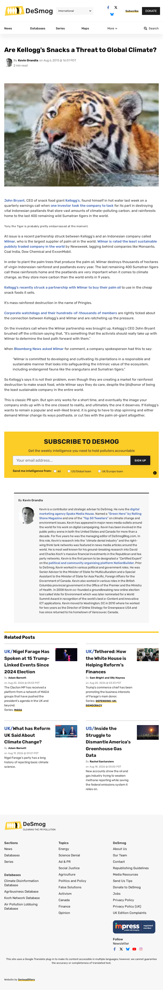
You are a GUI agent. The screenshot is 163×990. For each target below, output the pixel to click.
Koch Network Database (22, 898)
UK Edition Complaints (129, 913)
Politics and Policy (72, 881)
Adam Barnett (17, 677)
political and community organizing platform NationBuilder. (92, 563)
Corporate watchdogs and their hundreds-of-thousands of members (60, 313)
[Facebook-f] (108, 7)
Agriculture (67, 874)
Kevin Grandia (28, 60)
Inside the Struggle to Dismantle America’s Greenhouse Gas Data (108, 742)
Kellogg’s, (73, 200)
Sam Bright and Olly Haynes (107, 677)
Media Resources (125, 874)
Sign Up (140, 460)
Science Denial (69, 855)
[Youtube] (134, 949)
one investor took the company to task (82, 206)
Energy (64, 849)
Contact (119, 862)
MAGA (18, 709)
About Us (120, 849)
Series (8, 862)
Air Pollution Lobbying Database (21, 906)
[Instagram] (141, 949)
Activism (65, 894)
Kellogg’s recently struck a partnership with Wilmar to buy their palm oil (62, 287)
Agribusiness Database (21, 891)
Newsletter (121, 943)
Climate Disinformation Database (21, 883)
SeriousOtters (26, 979)
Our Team (120, 855)
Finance (64, 906)
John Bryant (14, 200)
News (8, 849)
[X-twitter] (115, 7)
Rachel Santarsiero (102, 761)
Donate (151, 11)
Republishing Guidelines (131, 868)
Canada (64, 900)
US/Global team (81, 471)
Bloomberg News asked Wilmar (39, 349)
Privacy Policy (123, 900)
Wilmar (9, 241)
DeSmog (39, 11)
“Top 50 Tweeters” (95, 518)
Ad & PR (65, 862)
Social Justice (69, 868)
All (59, 471)
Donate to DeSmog (127, 887)
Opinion (64, 913)
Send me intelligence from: (32, 471)
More (110, 28)
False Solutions (70, 887)
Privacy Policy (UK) (127, 906)
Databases (12, 855)
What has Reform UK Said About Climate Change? (27, 735)
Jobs (117, 894)
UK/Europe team (112, 471)
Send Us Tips (122, 881)
